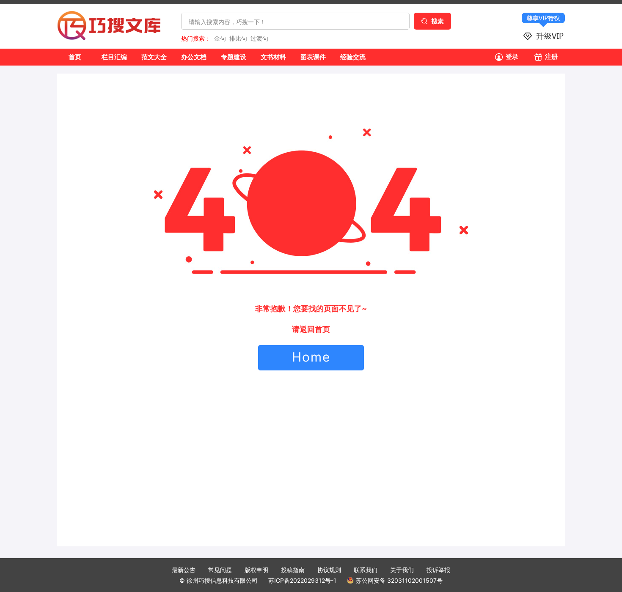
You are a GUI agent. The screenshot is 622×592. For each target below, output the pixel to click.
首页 (75, 57)
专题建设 (233, 57)
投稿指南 (293, 569)
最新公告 (183, 569)
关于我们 (402, 569)
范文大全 (154, 57)
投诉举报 (438, 569)
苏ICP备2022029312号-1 (302, 580)
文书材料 (273, 57)
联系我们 (365, 569)
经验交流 (353, 57)
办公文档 (193, 57)
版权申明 (256, 569)
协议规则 (329, 569)
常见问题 (220, 569)
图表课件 (313, 57)
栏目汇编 (114, 57)
